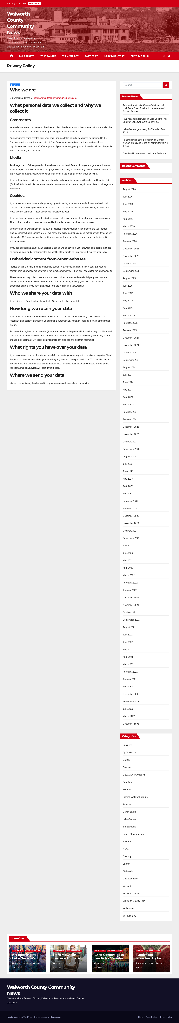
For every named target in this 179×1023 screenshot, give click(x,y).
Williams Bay (70, 56)
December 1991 (131, 724)
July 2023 (128, 464)
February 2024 (130, 412)
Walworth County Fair (134, 901)
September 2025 (131, 271)
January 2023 (130, 508)
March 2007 (129, 686)
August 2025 (129, 278)
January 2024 (130, 419)
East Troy (91, 56)
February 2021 (130, 672)
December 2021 (131, 597)
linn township (129, 827)
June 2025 (128, 293)
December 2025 (131, 248)
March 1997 (129, 716)
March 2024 (129, 404)
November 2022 (131, 523)
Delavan (127, 767)
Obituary (127, 856)
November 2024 (131, 345)
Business (127, 745)
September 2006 (131, 701)
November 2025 (131, 256)
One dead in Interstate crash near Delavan (144, 153)
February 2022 (130, 583)
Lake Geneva (26, 56)
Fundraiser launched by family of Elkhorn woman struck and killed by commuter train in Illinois (146, 143)
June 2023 (128, 471)
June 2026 (128, 204)
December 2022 (131, 516)
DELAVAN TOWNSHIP (134, 775)
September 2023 (131, 449)
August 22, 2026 (23, 963)
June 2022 (128, 553)
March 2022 (129, 575)
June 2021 (128, 642)
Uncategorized (130, 878)
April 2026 (128, 219)
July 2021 (128, 634)
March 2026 (129, 226)
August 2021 (129, 627)
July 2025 (128, 286)
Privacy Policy (140, 56)
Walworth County (131, 893)
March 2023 (129, 493)
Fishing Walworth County (135, 797)
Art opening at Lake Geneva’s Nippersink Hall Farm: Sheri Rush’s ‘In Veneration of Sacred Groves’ (144, 108)
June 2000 (128, 709)
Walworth (127, 886)
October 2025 (129, 263)
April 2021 (128, 657)
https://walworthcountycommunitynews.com (55, 98)
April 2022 (128, 568)
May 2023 (128, 479)
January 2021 (130, 679)
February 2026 (130, 234)
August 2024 (129, 367)
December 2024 (131, 338)
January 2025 (130, 330)
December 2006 (131, 694)
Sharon (126, 864)
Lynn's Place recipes (133, 834)
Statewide (128, 871)
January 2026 (130, 241)
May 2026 (128, 211)
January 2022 (130, 590)
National (127, 841)
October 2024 (129, 352)
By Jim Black (129, 752)
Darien (126, 760)
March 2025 (129, 315)
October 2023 (129, 441)
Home (140, 1017)
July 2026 (128, 197)
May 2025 (128, 300)
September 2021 (131, 620)
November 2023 (131, 434)
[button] (164, 56)
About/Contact (114, 56)
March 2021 (129, 664)
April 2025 (128, 308)
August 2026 (129, 189)
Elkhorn (127, 789)
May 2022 (128, 560)
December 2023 (131, 427)
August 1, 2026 (146, 963)
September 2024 (131, 360)
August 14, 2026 (105, 963)
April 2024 (128, 397)
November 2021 (131, 605)
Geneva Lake (129, 812)
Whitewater (48, 56)
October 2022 (129, 531)
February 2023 (130, 501)
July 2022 (128, 545)
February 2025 (130, 323)
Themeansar (55, 1017)
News (126, 849)
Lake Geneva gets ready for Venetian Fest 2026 (109, 958)
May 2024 (128, 390)
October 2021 (129, 612)
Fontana (127, 804)
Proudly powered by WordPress (20, 1017)
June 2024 (128, 382)
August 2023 (129, 456)
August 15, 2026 (64, 963)
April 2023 (128, 486)
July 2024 (128, 375)
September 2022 (131, 538)
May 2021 (128, 649)
